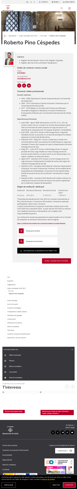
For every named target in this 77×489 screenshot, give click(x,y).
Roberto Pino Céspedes (16, 293)
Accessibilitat (7, 455)
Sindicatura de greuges (14, 315)
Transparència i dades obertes (17, 312)
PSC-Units (43, 36)
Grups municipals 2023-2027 (28, 36)
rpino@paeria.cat (24, 78)
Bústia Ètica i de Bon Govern (16, 338)
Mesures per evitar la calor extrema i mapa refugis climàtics (55, 412)
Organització (11, 285)
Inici (8, 277)
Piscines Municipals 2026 (13, 411)
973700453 (21, 73)
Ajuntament (12, 36)
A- (34, 2)
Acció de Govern (12, 304)
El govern (10, 281)
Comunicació (11, 319)
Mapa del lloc (7, 460)
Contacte (5, 469)
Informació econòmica (14, 323)
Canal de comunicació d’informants (18, 334)
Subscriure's (63, 450)
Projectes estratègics (14, 308)
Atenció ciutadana (13, 326)
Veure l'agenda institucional (56, 261)
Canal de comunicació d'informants (15, 450)
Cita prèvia (10, 330)
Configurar (8, 485)
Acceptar (69, 485)
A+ (27, 2)
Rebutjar (56, 485)
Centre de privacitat (9, 445)
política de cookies (48, 479)
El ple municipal (12, 300)
